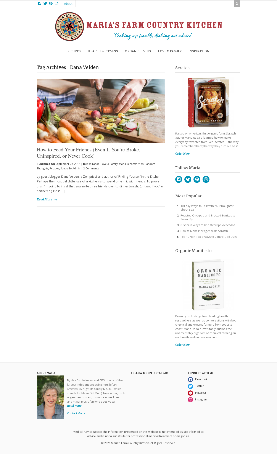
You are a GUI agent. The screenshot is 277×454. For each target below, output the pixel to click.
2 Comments (91, 168)
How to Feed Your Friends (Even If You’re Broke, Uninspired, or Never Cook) (88, 152)
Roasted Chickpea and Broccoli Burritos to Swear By (207, 217)
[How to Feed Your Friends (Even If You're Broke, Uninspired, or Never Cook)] (101, 104)
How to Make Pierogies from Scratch (204, 231)
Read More (44, 199)
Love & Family (109, 164)
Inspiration (93, 164)
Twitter (187, 179)
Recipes (54, 168)
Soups (64, 168)
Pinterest (196, 179)
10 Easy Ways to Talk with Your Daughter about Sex (207, 207)
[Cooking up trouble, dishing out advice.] (138, 40)
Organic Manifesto (193, 250)
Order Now (182, 154)
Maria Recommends (131, 164)
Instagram (206, 179)
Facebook (178, 179)
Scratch (182, 67)
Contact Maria (76, 413)
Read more (74, 406)
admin (76, 168)
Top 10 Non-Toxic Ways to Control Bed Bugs (208, 237)
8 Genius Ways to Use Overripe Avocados (207, 225)
